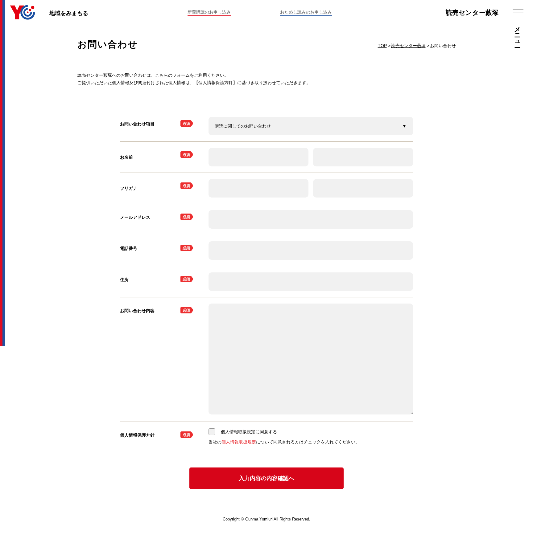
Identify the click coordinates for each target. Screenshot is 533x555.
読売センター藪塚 (472, 12)
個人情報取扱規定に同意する (249, 432)
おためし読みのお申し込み (306, 12)
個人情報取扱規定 (238, 441)
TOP (382, 45)
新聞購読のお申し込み (209, 12)
